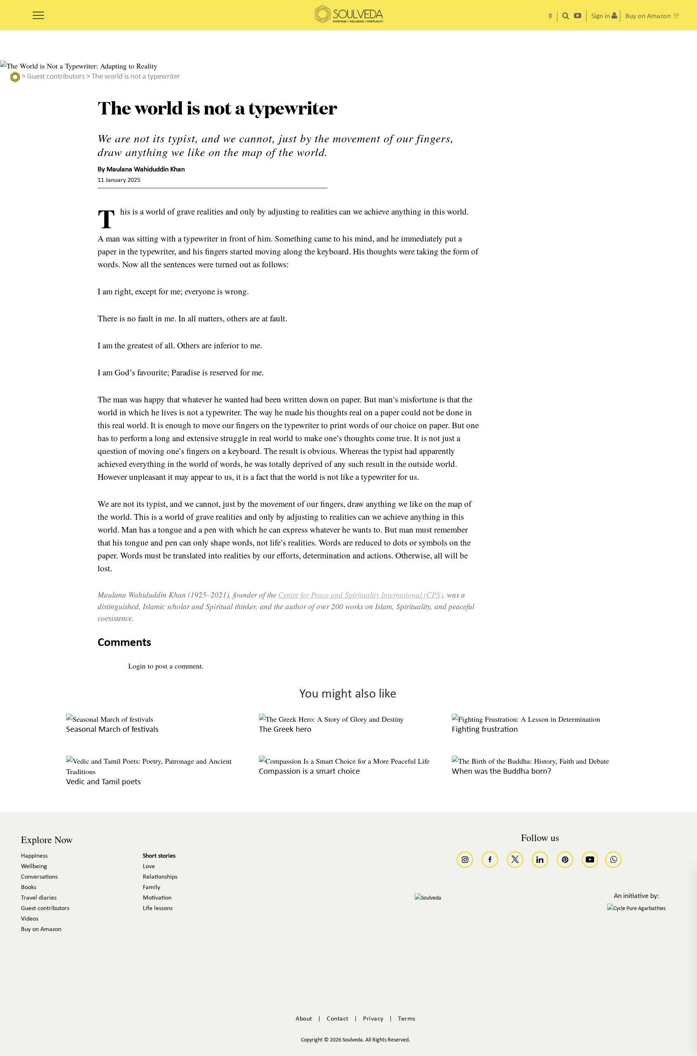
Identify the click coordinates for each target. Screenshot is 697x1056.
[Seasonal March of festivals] (109, 719)
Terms (406, 1019)
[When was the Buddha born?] (530, 761)
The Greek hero (285, 729)
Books (28, 887)
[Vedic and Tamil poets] (154, 771)
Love (149, 866)
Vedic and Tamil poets (103, 782)
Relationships (160, 877)
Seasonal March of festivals (112, 729)
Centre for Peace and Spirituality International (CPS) (360, 594)
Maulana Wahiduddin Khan (145, 170)
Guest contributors (56, 77)
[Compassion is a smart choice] (344, 761)
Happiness (34, 856)
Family (151, 887)
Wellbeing (34, 866)
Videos (29, 919)
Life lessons (158, 908)
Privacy (373, 1019)
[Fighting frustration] (526, 719)
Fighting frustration (485, 729)
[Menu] (38, 12)
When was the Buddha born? (501, 771)
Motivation (157, 898)
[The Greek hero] (331, 719)
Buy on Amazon (41, 929)
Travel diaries (38, 898)
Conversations (39, 877)
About (304, 1019)
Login (137, 666)
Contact (337, 1019)
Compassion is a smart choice (309, 771)
